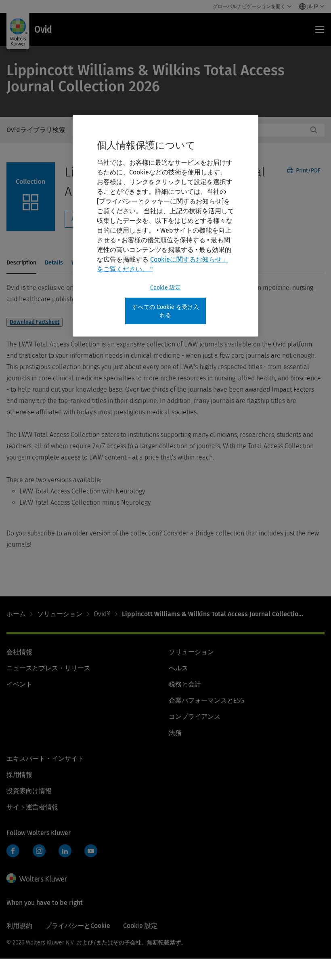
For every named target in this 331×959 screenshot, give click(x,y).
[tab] (21, 263)
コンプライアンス (194, 716)
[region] (165, 226)
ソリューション (59, 614)
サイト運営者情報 (32, 807)
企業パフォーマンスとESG (206, 700)
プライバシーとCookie (77, 926)
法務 (175, 733)
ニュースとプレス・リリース (48, 668)
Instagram (39, 850)
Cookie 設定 (165, 287)
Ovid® (102, 614)
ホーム (16, 614)
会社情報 (19, 652)
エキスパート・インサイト (45, 758)
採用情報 (19, 775)
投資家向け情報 (29, 791)
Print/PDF (307, 170)
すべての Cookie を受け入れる (165, 311)
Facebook (12, 850)
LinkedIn (65, 850)
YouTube (90, 850)
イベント (19, 684)
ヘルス (178, 668)
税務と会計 (185, 684)
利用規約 (19, 926)
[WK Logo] (36, 878)
